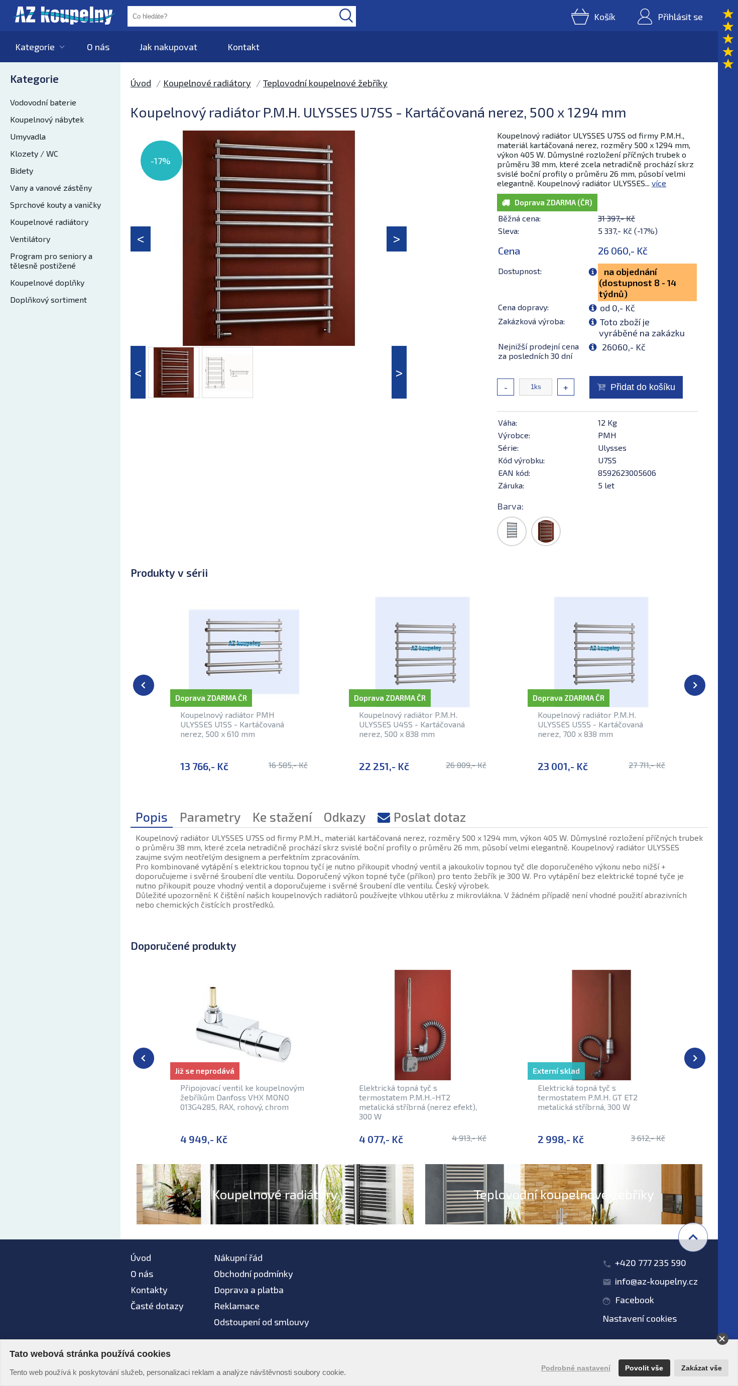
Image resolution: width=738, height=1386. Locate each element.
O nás (98, 46)
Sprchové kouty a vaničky (55, 204)
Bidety (21, 170)
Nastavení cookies (639, 1318)
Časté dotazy (157, 1305)
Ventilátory (30, 238)
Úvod (141, 82)
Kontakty (149, 1289)
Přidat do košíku (642, 387)
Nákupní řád (238, 1257)
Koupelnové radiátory (49, 221)
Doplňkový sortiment (48, 299)
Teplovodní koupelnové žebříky (325, 82)
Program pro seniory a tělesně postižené (51, 260)
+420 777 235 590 (650, 1262)
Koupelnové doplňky (47, 282)
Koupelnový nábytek (47, 119)
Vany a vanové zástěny (51, 187)
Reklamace (237, 1305)
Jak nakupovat (168, 46)
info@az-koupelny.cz (656, 1281)
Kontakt (243, 46)
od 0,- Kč (617, 307)
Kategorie (35, 46)
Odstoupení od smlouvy (261, 1321)
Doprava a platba (249, 1289)
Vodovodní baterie (43, 102)
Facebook (634, 1299)
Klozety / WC (34, 153)
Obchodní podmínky (253, 1273)
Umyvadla (28, 136)
